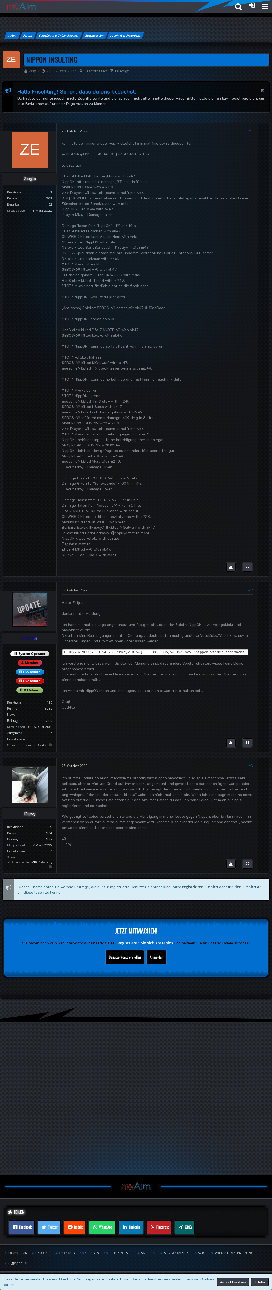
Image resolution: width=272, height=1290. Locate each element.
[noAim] (21, 6)
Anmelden (156, 957)
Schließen (259, 1281)
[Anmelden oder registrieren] (251, 5)
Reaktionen (15, 192)
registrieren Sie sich (200, 886)
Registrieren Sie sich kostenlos (145, 942)
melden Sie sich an (245, 886)
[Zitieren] (247, 567)
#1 (250, 130)
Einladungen (16, 739)
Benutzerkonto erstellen (125, 957)
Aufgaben (14, 733)
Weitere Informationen (233, 1281)
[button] (265, 6)
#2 (250, 590)
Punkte (12, 198)
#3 (250, 765)
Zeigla (34, 70)
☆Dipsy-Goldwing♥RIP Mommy (30, 862)
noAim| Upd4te (35, 745)
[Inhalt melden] (231, 567)
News (11, 714)
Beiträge (13, 204)
